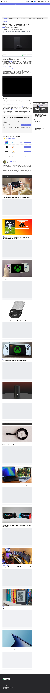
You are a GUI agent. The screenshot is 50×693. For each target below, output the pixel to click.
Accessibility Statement (6, 685)
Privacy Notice (5, 128)
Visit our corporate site (38, 675)
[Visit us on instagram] (35, 1)
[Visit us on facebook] (31, 1)
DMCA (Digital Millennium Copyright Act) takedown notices (21, 106)
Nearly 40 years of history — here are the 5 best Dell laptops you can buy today (41, 115)
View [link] (27, 142)
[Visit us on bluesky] (34, 1)
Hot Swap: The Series (31, 18)
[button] (47, 1)
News (4, 27)
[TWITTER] (8, 162)
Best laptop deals (40, 18)
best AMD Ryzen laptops (12, 68)
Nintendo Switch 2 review (20, 18)
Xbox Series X (6, 58)
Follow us (25, 55)
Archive (26, 685)
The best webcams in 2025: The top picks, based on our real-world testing (41, 120)
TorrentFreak (25, 101)
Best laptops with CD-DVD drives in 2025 (40, 129)
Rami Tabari (8, 27)
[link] (7, 142)
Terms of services (15, 127)
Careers (37, 685)
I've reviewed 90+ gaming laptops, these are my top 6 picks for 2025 (40, 124)
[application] (17, 86)
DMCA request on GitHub (8, 109)
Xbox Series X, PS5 (6, 66)
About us (15, 685)
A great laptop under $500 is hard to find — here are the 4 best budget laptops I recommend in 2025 (40, 110)
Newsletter (29, 55)
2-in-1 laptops (11, 18)
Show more (18, 154)
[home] (2, 4)
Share (5, 55)
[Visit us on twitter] (32, 1)
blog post (10, 61)
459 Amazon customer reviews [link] (10, 138)
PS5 (27, 111)
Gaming (4, 21)
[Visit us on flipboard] (37, 1)
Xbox (7, 21)
